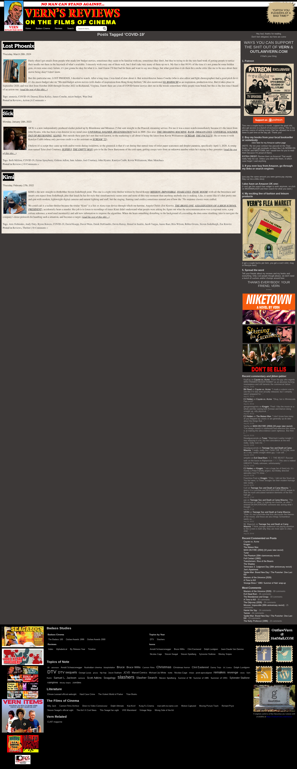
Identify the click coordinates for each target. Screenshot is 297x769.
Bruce (121, 667)
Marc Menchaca (156, 160)
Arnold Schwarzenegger (160, 649)
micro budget (74, 96)
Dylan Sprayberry (44, 160)
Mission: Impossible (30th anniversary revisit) (264, 605)
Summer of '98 (185, 678)
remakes (220, 672)
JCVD (126, 672)
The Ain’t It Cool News (87, 710)
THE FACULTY (204, 135)
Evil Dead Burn (260, 458)
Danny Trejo (216, 667)
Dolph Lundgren (211, 649)
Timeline (92, 649)
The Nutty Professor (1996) (256, 621)
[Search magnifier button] (104, 28)
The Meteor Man (263, 416)
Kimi (8, 177)
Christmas (163, 667)
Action (26, 100)
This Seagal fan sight (109, 710)
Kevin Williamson (137, 160)
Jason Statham (115, 673)
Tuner (264, 438)
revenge (232, 672)
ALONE (57, 135)
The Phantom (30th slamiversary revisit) (262, 555)
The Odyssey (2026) (253, 602)
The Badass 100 (55, 639)
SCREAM (190, 135)
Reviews (58, 28)
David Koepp (72, 224)
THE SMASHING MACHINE (172, 131)
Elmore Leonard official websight (61, 694)
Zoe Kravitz (226, 224)
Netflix (170, 673)
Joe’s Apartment (251, 569)
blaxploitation (109, 667)
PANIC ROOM (199, 191)
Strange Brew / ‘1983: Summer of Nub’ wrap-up (265, 583)
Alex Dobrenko (16, 224)
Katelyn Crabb (119, 160)
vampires (52, 682)
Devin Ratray (119, 224)
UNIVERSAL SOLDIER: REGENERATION (110, 131)
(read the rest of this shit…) (33, 89)
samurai (81, 678)
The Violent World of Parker (110, 694)
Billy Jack (51, 706)
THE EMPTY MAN (83, 149)
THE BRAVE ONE (184, 205)
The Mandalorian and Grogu (256, 597)
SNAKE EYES (184, 191)
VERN (246, 512)
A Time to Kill (250, 580)
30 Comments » (40, 227)
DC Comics (227, 667)
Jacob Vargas (151, 224)
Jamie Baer (164, 224)
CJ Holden (248, 399)
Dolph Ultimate (117, 706)
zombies (77, 682)
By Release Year (77, 649)
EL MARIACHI (170, 81)
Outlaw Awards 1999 (75, 639)
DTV (152, 639)
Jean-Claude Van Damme (232, 649)
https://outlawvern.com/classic (279, 716)
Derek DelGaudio (102, 224)
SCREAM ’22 (99, 139)
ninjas (191, 673)
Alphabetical (61, 649)
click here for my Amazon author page (269, 143)
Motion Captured (188, 706)
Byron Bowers (45, 224)
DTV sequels (67, 672)
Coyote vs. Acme (262, 379)
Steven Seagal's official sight (60, 710)
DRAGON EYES (204, 131)
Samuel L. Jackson (65, 677)
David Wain (86, 224)
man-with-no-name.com (167, 706)
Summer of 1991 (219, 678)
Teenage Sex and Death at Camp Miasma (269, 488)
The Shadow (249, 564)
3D (48, 667)
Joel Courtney (90, 160)
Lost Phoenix (18, 46)
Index (50, 649)
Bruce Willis (179, 649)
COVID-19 (23, 96)
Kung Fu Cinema (146, 706)
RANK (191, 131)
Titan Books (131, 694)
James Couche (60, 96)
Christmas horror (181, 667)
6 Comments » (38, 100)
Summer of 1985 (201, 678)
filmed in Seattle (135, 224)
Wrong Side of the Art (164, 710)
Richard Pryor (228, 706)
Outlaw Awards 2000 (96, 639)
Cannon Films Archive (69, 706)
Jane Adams (76, 160)
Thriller (26, 227)
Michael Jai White (157, 672)
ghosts (95, 673)
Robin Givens (191, 224)
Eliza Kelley (45, 96)
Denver (34, 96)
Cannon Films (148, 667)
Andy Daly (30, 224)
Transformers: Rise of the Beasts (258, 561)
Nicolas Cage (156, 654)
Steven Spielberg (188, 654)
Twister (247, 613)
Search (70, 28)
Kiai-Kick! (131, 706)
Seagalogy (110, 677)
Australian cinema (93, 667)
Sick (8, 113)
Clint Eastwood (194, 649)
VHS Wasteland (129, 710)
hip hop (103, 673)
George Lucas (85, 673)
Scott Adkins (94, 677)
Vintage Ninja (145, 710)
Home (28, 28)
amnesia (13, 96)
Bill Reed (248, 389)
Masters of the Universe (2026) (257, 577)
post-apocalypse (204, 673)
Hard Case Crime (87, 694)
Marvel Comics (139, 672)
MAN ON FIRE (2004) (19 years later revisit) (272, 426)
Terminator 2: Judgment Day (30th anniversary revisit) (268, 567)
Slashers (161, 639)
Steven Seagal (171, 654)
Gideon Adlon (61, 160)
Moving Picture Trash (208, 706)
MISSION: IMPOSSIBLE (163, 191)
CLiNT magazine (54, 722)
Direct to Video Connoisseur (94, 706)
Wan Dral (87, 96)
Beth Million (15, 160)
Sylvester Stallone (207, 654)
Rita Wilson (177, 224)
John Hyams (104, 160)
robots (242, 673)
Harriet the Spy (250, 610)
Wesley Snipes (225, 654)
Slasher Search (146, 677)
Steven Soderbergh (209, 224)
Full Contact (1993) (252, 558)
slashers (126, 677)
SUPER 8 (67, 149)
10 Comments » (31, 164)
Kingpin (265, 406)
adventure (55, 667)
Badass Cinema (43, 28)
